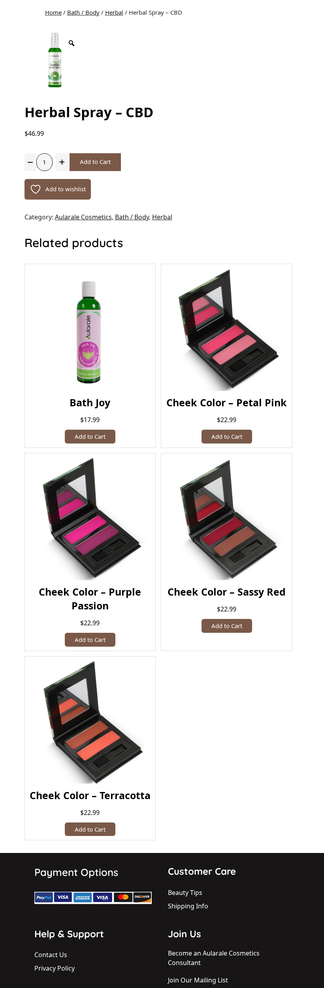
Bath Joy (90, 402)
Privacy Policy (54, 968)
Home (53, 12)
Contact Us (50, 954)
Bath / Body (83, 12)
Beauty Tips (185, 892)
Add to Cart (95, 162)
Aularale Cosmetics (83, 217)
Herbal (114, 12)
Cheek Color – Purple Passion (90, 598)
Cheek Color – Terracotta (90, 795)
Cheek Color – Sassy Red (227, 591)
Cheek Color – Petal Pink (226, 402)
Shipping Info (188, 906)
